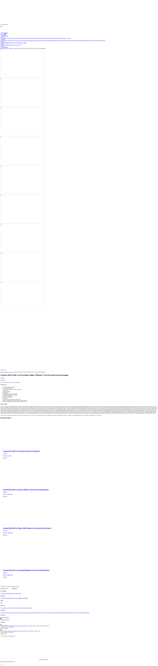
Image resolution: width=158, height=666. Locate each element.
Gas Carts (2, 607)
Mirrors (73, 40)
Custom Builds (3, 38)
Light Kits (25, 40)
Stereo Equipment (30, 40)
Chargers (69, 40)
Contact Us (2, 46)
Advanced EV (42, 38)
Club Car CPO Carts (18, 38)
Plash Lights (14, 40)
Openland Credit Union (13, 42)
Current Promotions (4, 47)
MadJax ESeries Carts (35, 38)
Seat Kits (92, 40)
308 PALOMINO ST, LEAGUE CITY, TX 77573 (14, 631)
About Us (2, 45)
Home (1, 48)
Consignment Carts (49, 38)
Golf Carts (2, 37)
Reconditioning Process (9, 45)
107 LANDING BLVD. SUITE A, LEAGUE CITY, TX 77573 (19, 625)
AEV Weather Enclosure (63, 40)
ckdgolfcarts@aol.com (4, 619)
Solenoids (101, 40)
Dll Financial (22, 42)
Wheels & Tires (37, 40)
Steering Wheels (78, 40)
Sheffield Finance (3, 42)
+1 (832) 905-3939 (4, 32)
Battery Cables (47, 40)
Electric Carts (7, 607)
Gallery (69, 38)
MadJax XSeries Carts (26, 38)
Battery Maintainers (54, 40)
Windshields (83, 40)
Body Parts (88, 40)
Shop (5, 48)
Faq (14, 45)
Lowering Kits (3, 40)
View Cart (2, 33)
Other (104, 40)
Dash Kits (97, 40)
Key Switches (9, 40)
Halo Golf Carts (56, 38)
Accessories (2, 39)
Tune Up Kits (19, 40)
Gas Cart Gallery (9, 48)
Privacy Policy (18, 45)
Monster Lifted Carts (64, 38)
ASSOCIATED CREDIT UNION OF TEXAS (9, 598)
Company (2, 43)
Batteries (42, 40)
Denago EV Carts (10, 38)
